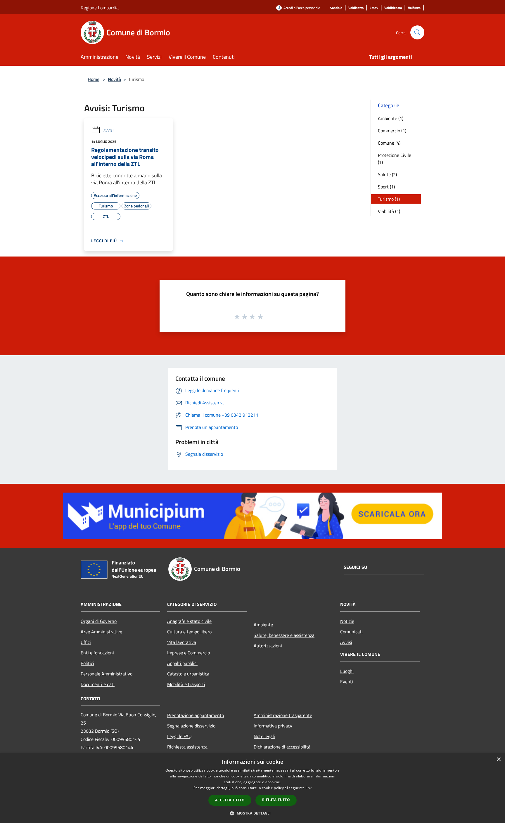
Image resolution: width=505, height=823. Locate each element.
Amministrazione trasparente (283, 715)
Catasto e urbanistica (188, 673)
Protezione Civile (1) (394, 159)
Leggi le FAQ (179, 736)
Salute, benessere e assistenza (284, 635)
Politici (87, 663)
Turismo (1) (389, 198)
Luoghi (347, 671)
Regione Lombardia (100, 7)
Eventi (346, 681)
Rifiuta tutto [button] (276, 799)
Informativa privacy (273, 725)
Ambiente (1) (390, 118)
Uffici (86, 642)
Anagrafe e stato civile (189, 621)
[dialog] (252, 788)
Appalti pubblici (182, 663)
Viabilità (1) (389, 211)
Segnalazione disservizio (191, 725)
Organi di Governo (99, 621)
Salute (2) (387, 174)
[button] (252, 813)
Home (93, 79)
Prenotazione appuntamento (195, 715)
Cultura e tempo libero (189, 631)
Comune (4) (389, 142)
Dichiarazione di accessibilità (282, 746)
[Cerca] (417, 32)
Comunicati (351, 631)
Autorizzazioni (268, 645)
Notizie (347, 621)
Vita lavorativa (181, 642)
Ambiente (263, 624)
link (309, 787)
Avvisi (108, 130)
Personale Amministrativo (106, 673)
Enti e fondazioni (97, 652)
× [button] (498, 759)
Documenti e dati (98, 684)
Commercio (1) (392, 130)
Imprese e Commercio (188, 652)
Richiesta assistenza (187, 746)
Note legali (264, 736)
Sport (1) (386, 186)
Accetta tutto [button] (230, 800)
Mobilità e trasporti (186, 684)
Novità (114, 79)
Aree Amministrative (101, 631)
